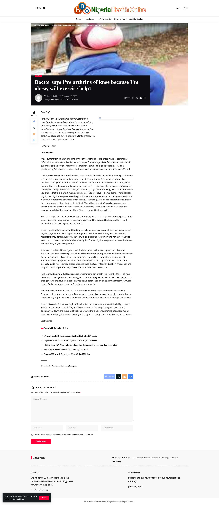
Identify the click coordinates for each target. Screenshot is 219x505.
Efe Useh (47, 96)
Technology (164, 458)
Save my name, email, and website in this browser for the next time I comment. (63, 435)
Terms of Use (18, 499)
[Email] (140, 98)
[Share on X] (136, 98)
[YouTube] (43, 8)
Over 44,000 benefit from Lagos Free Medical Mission (67, 354)
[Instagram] (39, 490)
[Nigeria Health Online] (109, 8)
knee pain (73, 366)
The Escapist (137, 458)
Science (155, 458)
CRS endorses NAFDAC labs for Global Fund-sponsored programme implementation (81, 345)
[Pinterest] (43, 490)
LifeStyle (174, 458)
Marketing (116, 461)
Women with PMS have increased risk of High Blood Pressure (70, 336)
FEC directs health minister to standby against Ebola (66, 349)
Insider (147, 458)
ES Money (116, 458)
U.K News (126, 458)
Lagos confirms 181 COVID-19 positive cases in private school (70, 340)
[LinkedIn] (47, 490)
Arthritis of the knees (60, 366)
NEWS (38, 75)
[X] (40, 8)
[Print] (144, 98)
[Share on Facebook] (132, 98)
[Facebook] (37, 8)
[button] (44, 498)
